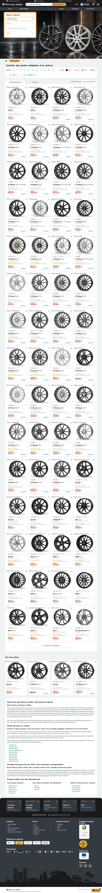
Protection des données (13, 828)
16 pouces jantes (76, 791)
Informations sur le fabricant (15, 832)
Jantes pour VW (12, 745)
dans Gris (36, 789)
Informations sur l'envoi (39, 830)
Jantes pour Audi (13, 746)
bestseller (73, 709)
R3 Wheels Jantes (13, 789)
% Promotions (75, 9)
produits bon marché (40, 709)
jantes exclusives (54, 709)
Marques (61, 9)
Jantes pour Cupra (13, 759)
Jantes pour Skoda (13, 752)
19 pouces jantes (76, 789)
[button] (18, 821)
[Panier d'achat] (98, 4)
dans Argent (37, 787)
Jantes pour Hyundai (14, 761)
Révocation (36, 832)
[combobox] (20, 19)
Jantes (10, 9)
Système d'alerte (12, 830)
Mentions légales (12, 824)
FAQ (35, 824)
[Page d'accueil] (6, 61)
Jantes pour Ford (13, 754)
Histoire (59, 826)
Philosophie (60, 824)
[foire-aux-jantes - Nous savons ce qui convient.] (12, 4)
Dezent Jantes (12, 791)
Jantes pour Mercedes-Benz (15, 750)
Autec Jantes (12, 793)
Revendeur (36, 828)
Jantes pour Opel (13, 755)
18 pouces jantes (76, 786)
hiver (56, 711)
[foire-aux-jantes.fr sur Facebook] (81, 865)
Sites (58, 828)
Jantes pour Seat (13, 757)
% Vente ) (35, 82)
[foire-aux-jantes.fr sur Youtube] (90, 865)
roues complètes (54, 770)
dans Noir (36, 786)
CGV (9, 826)
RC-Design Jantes (13, 786)
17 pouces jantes (76, 787)
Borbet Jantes (12, 787)
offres (53, 715)
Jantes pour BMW (13, 748)
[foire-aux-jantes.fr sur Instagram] (85, 865)
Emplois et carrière (61, 830)
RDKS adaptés (44, 775)
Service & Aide (90, 9)
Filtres (15, 75)
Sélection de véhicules (27, 740)
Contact (36, 826)
